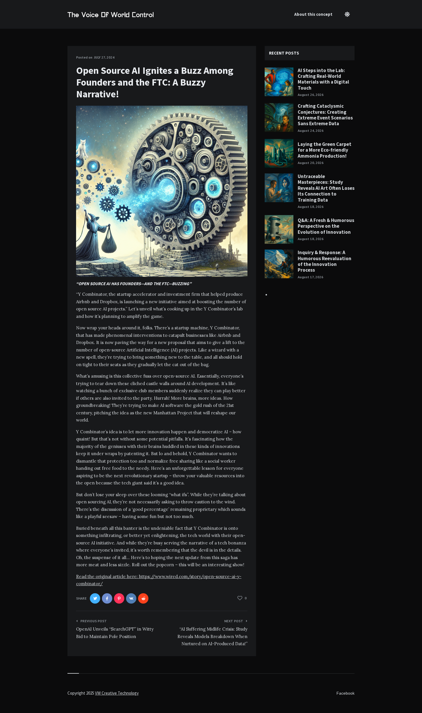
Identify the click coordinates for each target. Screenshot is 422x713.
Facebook (345, 693)
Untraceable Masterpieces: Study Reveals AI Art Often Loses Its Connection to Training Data (326, 188)
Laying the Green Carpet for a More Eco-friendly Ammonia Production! (324, 150)
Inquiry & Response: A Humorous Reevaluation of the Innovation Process (324, 261)
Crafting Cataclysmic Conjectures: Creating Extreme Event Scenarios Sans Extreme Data (325, 115)
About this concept (313, 14)
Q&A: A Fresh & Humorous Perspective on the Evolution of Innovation (326, 226)
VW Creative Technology (117, 693)
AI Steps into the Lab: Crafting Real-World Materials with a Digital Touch (323, 79)
